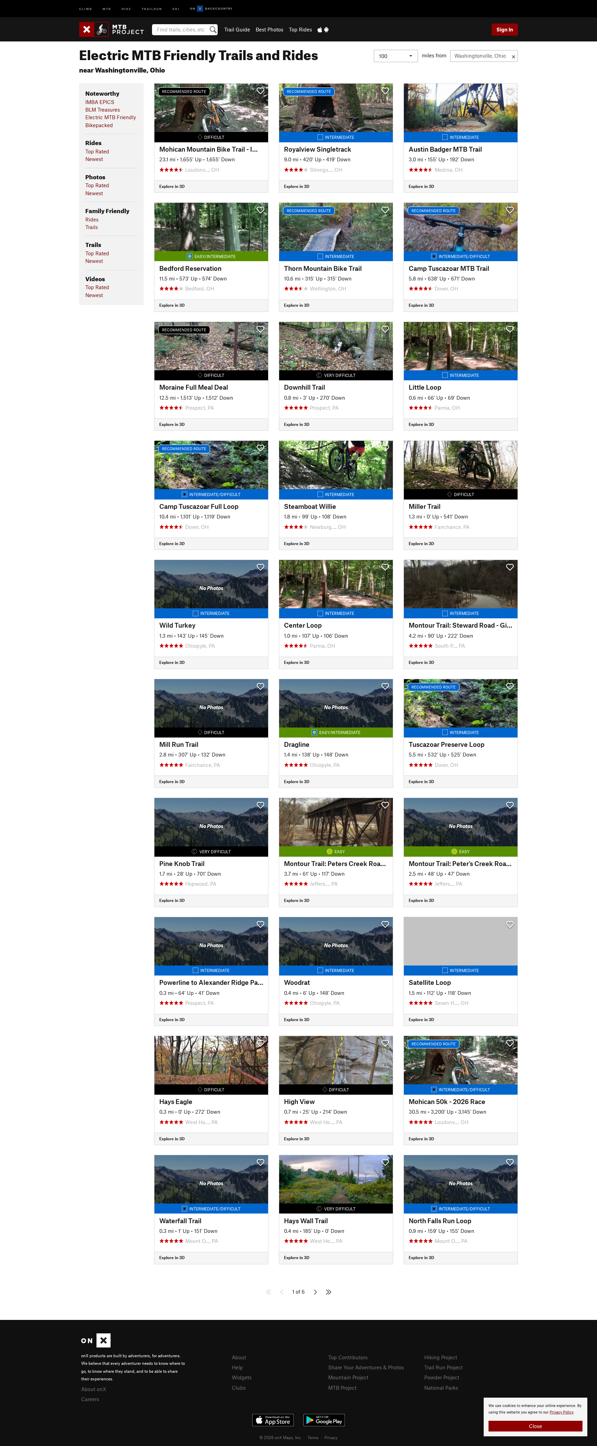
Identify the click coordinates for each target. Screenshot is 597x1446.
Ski (176, 8)
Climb (85, 8)
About (239, 1357)
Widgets (242, 1377)
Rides (91, 219)
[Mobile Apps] (323, 29)
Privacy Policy (562, 1412)
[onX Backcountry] (211, 9)
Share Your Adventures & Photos (366, 1367)
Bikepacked (99, 125)
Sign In (504, 29)
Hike (126, 8)
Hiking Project (440, 1357)
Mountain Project (348, 1377)
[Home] (115, 29)
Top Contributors (348, 1357)
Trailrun (152, 8)
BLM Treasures (102, 109)
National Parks (441, 1388)
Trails (91, 227)
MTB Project (342, 1388)
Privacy (331, 1437)
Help (237, 1367)
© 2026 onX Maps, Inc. (280, 1437)
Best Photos (269, 29)
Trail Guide (237, 29)
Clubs (239, 1388)
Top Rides (300, 29)
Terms (313, 1437)
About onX (93, 1389)
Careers (90, 1399)
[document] (535, 1416)
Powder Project (441, 1377)
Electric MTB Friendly (110, 117)
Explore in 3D (171, 186)
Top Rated (97, 151)
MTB (107, 8)
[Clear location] (513, 56)
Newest (94, 159)
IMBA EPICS (99, 102)
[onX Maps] (96, 1345)
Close (535, 1426)
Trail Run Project (443, 1367)
